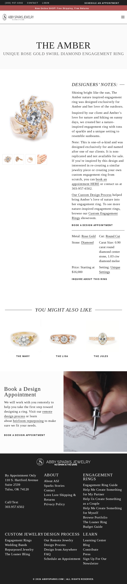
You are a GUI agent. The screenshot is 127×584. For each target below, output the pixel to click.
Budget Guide (93, 526)
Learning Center (94, 540)
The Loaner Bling (17, 554)
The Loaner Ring (95, 522)
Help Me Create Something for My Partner (102, 492)
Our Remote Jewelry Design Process (58, 542)
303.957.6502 (14, 507)
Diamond (87, 242)
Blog (86, 545)
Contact (49, 490)
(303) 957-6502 (14, 3)
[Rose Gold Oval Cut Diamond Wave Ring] (102, 335)
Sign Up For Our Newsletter (95, 561)
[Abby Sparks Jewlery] (63, 465)
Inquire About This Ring (90, 279)
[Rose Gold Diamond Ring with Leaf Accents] (24, 335)
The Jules (101, 356)
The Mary (23, 356)
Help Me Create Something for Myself (102, 510)
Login (45, 3)
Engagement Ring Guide (100, 485)
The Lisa (62, 356)
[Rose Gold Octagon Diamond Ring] (63, 335)
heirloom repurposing (28, 421)
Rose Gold (89, 236)
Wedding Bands (16, 545)
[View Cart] (54, 3)
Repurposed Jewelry (19, 549)
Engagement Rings (18, 540)
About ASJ (51, 481)
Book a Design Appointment (92, 225)
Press (87, 554)
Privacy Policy (54, 504)
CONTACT (32, 3)
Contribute (90, 549)
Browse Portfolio (95, 517)
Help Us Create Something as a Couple (102, 501)
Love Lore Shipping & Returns (60, 497)
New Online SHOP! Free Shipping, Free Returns (62, 8)
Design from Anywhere (60, 549)
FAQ (47, 554)
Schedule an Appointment (62, 559)
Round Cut (113, 236)
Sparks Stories (54, 485)
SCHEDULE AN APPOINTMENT (102, 3)
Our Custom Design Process (92, 195)
